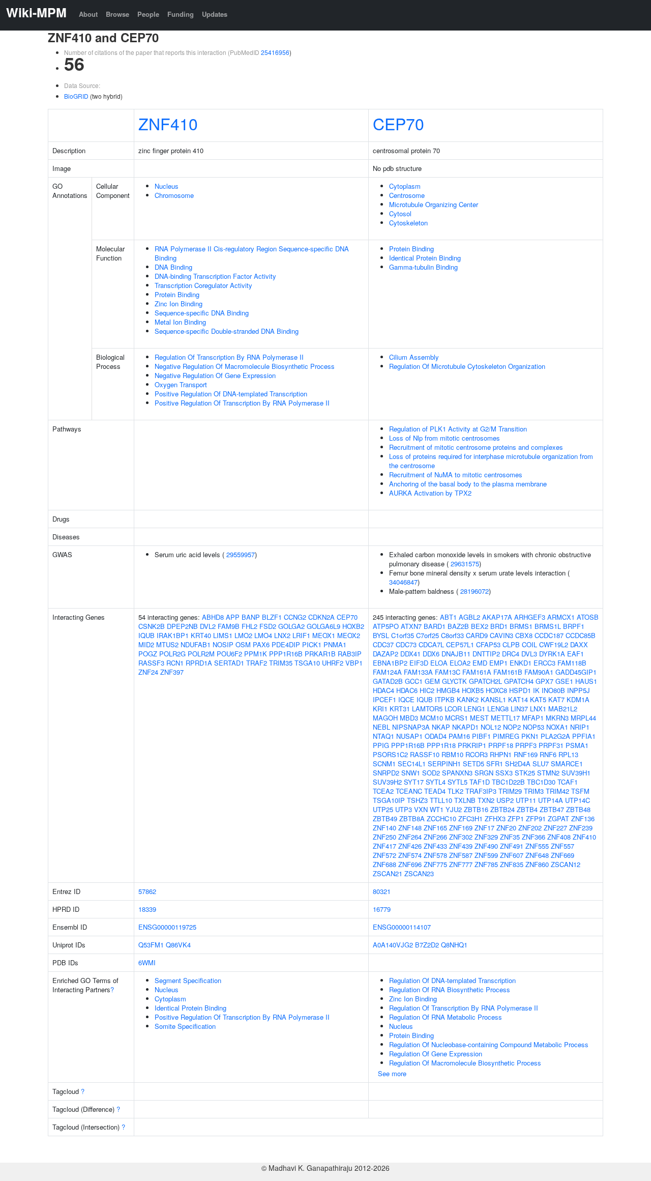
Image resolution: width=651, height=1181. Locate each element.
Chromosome (174, 195)
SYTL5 (457, 782)
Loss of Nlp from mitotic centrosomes (444, 438)
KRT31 (400, 708)
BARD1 (435, 626)
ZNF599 (486, 855)
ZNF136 (583, 818)
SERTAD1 (229, 663)
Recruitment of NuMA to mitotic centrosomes (455, 474)
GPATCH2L (485, 681)
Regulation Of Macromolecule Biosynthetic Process (465, 1063)
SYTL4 (436, 782)
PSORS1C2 (390, 754)
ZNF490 (486, 846)
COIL (529, 644)
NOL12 (491, 727)
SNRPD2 (386, 772)
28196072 (474, 591)
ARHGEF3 (529, 617)
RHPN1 (501, 754)
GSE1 (564, 681)
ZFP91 (536, 818)
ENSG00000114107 (402, 927)
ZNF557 (562, 846)
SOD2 (431, 772)
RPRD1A (199, 663)
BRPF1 (573, 626)
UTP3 (403, 809)
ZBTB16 (476, 809)
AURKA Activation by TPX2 (430, 493)
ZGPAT (558, 818)
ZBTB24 (502, 809)
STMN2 (548, 772)
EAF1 (575, 653)
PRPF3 (526, 745)
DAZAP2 (385, 653)
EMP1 (498, 663)
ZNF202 (530, 827)
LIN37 (519, 708)
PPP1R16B (286, 653)
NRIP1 (579, 727)
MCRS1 (456, 718)
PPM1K (255, 653)
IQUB (146, 635)
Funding (180, 14)
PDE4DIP (286, 644)
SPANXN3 (457, 772)
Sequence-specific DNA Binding (202, 313)
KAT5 (538, 699)
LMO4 (263, 635)
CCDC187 (549, 635)
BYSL (381, 635)
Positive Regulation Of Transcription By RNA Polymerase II (242, 403)
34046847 (403, 582)
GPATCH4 (519, 681)
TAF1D (479, 782)
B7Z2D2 (427, 944)
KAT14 (518, 699)
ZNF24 (148, 672)
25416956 (275, 52)
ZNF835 (511, 864)
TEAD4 (435, 791)
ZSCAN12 (565, 864)
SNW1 (410, 772)
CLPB (511, 644)
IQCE (406, 699)
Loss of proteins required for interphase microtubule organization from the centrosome (491, 460)
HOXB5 (473, 690)
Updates (214, 14)
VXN (421, 809)
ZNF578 (435, 855)
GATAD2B (388, 681)
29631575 (465, 563)
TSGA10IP (389, 800)
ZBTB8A (412, 818)
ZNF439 (460, 846)
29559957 (240, 554)
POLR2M (201, 653)
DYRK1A (552, 653)
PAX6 (261, 644)
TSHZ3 (417, 800)
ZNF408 (559, 837)
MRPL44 (583, 718)
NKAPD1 (465, 727)
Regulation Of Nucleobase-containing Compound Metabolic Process (488, 1044)
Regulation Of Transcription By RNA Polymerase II (229, 357)
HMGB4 (448, 690)
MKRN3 (557, 718)
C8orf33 (452, 635)
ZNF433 (435, 846)
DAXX (579, 644)
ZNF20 (506, 827)
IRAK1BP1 (173, 635)
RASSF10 (424, 754)
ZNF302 (460, 837)
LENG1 (474, 708)
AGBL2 (469, 617)
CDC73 (406, 644)
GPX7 (544, 681)
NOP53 (533, 727)
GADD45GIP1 (576, 672)
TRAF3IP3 (480, 791)
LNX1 (538, 708)
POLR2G (172, 653)
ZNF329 (486, 837)
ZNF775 (435, 864)
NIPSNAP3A (411, 727)
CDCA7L (431, 644)
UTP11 (526, 800)
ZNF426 (410, 846)
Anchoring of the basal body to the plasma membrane (468, 483)
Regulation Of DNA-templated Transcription (452, 980)
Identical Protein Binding (425, 258)
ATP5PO (386, 626)
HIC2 (427, 690)
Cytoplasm (405, 186)
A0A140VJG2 (393, 944)
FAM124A (387, 672)
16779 (382, 909)
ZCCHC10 (441, 818)
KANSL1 (493, 699)
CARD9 (477, 635)
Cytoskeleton (408, 222)
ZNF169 (460, 827)
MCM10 (431, 718)
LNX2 (282, 635)
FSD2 (267, 626)
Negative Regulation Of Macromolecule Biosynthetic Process (245, 366)
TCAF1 (567, 782)
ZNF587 (460, 855)
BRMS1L (548, 626)
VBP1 (354, 663)
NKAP (441, 727)
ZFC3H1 (470, 818)
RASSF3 (151, 663)
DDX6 (431, 653)
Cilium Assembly (414, 357)
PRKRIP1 (472, 745)
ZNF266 (435, 837)
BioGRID (76, 96)
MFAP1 (533, 718)
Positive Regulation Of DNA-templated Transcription (231, 393)
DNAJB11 (455, 653)
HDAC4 (383, 690)
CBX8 (523, 635)
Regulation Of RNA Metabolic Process (445, 1017)
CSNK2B (151, 626)
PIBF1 (481, 736)
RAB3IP (350, 653)
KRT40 (201, 635)
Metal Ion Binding (180, 322)
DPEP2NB (182, 626)
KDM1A (578, 699)
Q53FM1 (151, 944)
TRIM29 (510, 791)
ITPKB (445, 699)
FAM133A (418, 672)
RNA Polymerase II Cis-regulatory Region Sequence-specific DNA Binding (252, 253)
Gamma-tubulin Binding (423, 267)
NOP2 (512, 727)
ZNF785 (486, 864)
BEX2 (479, 626)
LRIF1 (301, 635)
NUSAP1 (409, 736)
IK (536, 690)
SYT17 (414, 782)
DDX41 (410, 653)
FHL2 (249, 626)
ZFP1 (516, 818)
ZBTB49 (385, 818)
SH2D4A (517, 763)
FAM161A (476, 672)
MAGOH (385, 718)
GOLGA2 (291, 626)
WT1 (436, 809)
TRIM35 (280, 663)
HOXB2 (353, 626)
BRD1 (499, 626)
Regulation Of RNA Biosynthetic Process (449, 989)
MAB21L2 (562, 708)
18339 (147, 909)
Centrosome (407, 195)
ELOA (439, 663)
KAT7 (556, 699)
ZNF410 (168, 123)
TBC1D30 (541, 782)
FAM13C (447, 672)
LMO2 (243, 635)
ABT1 (448, 617)
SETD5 (473, 763)
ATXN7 (411, 626)
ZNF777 (460, 864)
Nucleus (167, 186)
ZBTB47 (552, 809)
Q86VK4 (178, 944)
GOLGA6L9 (323, 626)
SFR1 (494, 763)
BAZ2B (458, 626)
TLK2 (455, 791)
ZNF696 (410, 864)
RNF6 (548, 754)
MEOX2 (348, 635)
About (88, 14)
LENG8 (498, 708)
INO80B (553, 690)
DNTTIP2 (486, 653)
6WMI (147, 962)
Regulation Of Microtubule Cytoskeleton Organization (467, 366)
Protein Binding (177, 294)
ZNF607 (511, 855)
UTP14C (577, 800)
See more (392, 1073)
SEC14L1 (412, 763)
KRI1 (380, 708)
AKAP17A (497, 617)
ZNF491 (511, 846)
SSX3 (504, 772)
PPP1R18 (441, 745)
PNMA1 (334, 644)
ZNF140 (384, 827)
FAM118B (571, 663)
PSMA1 (577, 745)
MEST (479, 718)
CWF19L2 (553, 644)
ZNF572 (384, 855)
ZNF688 (384, 864)
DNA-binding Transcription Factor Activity (215, 276)
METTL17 (505, 718)
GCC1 (414, 681)
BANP (251, 617)
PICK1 (311, 644)
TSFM (580, 791)
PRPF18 (500, 745)
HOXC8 (496, 690)
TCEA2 (383, 791)
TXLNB (465, 800)
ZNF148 (410, 827)
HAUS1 (586, 681)
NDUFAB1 (196, 644)
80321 (382, 891)
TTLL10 (441, 800)
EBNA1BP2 (390, 663)
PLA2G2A (555, 736)
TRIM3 (534, 791)
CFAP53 (488, 644)
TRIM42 (557, 791)
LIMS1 (222, 635)
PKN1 (530, 736)
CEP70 (398, 123)
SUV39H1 (575, 772)
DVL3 (529, 653)
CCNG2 (295, 617)
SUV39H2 (387, 782)
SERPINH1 (444, 763)
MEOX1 (323, 635)
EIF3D (418, 663)
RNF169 (526, 754)
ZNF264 (410, 837)
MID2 (146, 644)
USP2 (505, 800)
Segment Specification (188, 980)
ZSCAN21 (387, 873)
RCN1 (175, 663)
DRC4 (510, 653)
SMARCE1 (567, 763)
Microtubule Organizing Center (433, 204)
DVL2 (208, 626)
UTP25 (383, 809)
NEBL (381, 727)
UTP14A (550, 800)
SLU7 (540, 763)
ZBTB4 (527, 809)
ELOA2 (460, 663)
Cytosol (400, 213)
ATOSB (588, 617)
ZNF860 (537, 864)
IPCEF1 (384, 699)
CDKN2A (321, 617)
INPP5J (578, 690)
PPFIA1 (584, 736)
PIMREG (506, 736)
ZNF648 (537, 855)
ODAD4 (436, 736)
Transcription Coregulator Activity (203, 285)
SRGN (484, 772)
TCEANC (409, 791)
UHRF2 (332, 663)
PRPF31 (551, 745)
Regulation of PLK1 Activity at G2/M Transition (458, 429)
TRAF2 (256, 663)
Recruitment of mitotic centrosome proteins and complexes (476, 447)
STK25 (525, 772)
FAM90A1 (538, 672)
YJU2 (454, 809)
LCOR (453, 708)
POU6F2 (229, 653)
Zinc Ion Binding (178, 303)
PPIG (381, 745)
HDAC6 (407, 690)
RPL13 (568, 754)
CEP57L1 (460, 644)
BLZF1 (272, 617)
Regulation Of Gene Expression (435, 1053)
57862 (147, 891)
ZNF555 (537, 846)
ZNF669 (562, 855)
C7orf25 (427, 635)
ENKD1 (520, 663)
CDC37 (383, 644)
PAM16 (459, 736)
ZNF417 (384, 846)
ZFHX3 (495, 818)
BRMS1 (521, 626)
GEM (432, 681)
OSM (243, 644)
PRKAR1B (320, 653)
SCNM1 (384, 763)
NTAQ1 (383, 736)
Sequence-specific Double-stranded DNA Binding (227, 331)
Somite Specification (185, 1026)
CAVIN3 (501, 635)
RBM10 (452, 754)
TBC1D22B (508, 782)
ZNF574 (410, 855)
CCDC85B (581, 635)
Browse (117, 14)
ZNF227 (555, 827)
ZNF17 (484, 827)
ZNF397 (172, 672)
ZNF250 (384, 837)
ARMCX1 (561, 617)
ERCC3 (544, 663)
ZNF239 (581, 827)
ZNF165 (435, 827)
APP (233, 617)
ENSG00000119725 (167, 927)
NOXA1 (557, 727)
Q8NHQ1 (454, 944)
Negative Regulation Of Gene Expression (215, 375)
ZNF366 (533, 837)
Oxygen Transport (181, 384)
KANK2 (468, 699)
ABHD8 (213, 617)
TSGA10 (307, 663)
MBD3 (409, 718)
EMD (479, 663)
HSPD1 (520, 690)
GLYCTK (454, 681)
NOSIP (223, 644)
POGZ (147, 653)
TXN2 (486, 800)
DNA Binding (173, 267)
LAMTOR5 (427, 708)
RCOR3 (476, 754)
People (148, 14)
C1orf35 (402, 635)
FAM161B (507, 672)
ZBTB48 (578, 809)
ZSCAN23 (419, 873)
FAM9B (229, 626)
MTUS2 (167, 644)
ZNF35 (510, 837)
